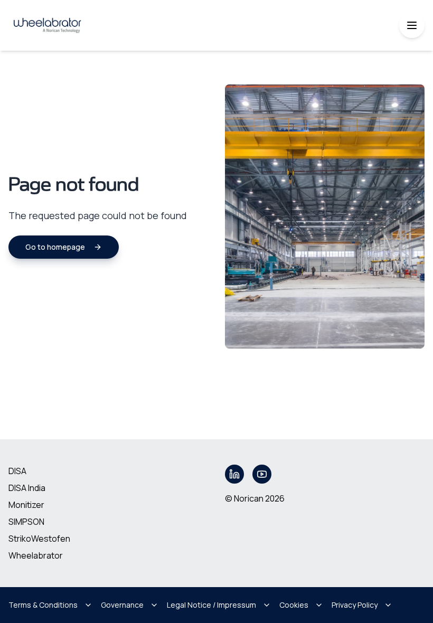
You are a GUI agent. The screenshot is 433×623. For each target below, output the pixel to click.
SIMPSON (26, 521)
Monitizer (26, 505)
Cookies (293, 605)
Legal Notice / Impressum (211, 605)
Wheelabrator (35, 555)
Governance (122, 605)
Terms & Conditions (43, 605)
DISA (17, 471)
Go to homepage (55, 247)
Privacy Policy (355, 605)
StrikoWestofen (39, 538)
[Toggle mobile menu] (412, 25)
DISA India (26, 488)
